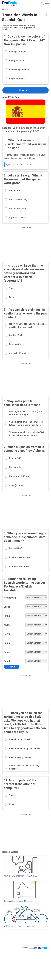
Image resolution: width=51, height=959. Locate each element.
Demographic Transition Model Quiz (19, 901)
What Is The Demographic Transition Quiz (21, 876)
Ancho (7, 624)
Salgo (7, 652)
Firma (7, 615)
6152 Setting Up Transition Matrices (19, 926)
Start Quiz (25, 90)
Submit (12, 667)
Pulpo (7, 643)
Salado (7, 661)
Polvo (7, 634)
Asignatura (10, 597)
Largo (7, 606)
